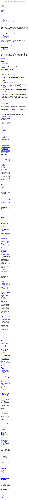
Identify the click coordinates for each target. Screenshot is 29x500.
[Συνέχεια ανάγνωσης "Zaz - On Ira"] (3, 332)
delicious (6, 134)
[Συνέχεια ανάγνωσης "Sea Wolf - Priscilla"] (3, 468)
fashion (2, 135)
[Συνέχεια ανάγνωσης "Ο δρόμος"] (2, 164)
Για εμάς (3, 6)
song (4, 138)
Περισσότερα (14, 3)
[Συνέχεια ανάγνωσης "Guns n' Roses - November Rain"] (5, 241)
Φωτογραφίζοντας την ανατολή (8, 33)
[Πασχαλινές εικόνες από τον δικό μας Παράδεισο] (8, 21)
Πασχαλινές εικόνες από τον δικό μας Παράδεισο (11, 18)
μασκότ (23, 39)
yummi (2, 140)
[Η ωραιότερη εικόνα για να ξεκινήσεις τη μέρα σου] (8, 113)
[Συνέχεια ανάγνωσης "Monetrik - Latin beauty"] (4, 188)
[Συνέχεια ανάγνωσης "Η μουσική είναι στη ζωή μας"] (5, 295)
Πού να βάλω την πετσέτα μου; (7, 69)
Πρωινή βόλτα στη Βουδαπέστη (5, 341)
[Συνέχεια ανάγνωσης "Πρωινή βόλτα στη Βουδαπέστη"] (5, 343)
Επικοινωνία (4, 7)
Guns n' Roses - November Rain (4, 239)
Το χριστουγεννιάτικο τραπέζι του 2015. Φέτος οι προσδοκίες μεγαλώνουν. (5, 395)
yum (8, 139)
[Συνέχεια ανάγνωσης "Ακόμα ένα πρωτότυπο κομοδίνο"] (5, 281)
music (4, 137)
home (9, 135)
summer (2, 139)
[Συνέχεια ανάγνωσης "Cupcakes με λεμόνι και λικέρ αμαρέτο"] (5, 481)
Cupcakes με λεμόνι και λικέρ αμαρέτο (5, 478)
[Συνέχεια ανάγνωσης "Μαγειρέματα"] (3, 167)
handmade (6, 135)
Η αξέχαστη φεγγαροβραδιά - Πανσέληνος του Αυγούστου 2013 (14, 89)
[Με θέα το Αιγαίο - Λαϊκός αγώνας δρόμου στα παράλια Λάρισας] (10, 82)
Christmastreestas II (5, 355)
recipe (2, 138)
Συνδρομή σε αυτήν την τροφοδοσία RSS (6, 116)
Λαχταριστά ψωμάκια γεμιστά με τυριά (5, 378)
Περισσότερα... (3, 44)
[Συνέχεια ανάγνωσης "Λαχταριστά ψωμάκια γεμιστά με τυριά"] (5, 381)
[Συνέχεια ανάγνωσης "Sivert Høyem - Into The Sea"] (5, 232)
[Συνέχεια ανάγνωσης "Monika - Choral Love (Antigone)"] (5, 319)
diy (8, 134)
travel (6, 139)
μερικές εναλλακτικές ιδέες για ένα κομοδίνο (5, 283)
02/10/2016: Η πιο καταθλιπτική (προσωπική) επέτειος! (5, 251)
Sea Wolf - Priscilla (5, 466)
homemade (7, 136)
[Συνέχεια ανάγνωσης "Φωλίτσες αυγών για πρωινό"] (5, 426)
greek (4, 135)
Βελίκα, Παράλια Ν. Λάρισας (7, 101)
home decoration (3, 136)
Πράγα (6, 345)
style (8, 138)
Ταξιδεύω (6, 91)
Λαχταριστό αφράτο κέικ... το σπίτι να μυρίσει (5, 216)
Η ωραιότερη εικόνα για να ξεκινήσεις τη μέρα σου (12, 109)
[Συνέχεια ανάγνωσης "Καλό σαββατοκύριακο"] (4, 271)
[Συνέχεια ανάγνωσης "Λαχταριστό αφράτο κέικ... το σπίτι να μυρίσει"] (5, 219)
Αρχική (3, 5)
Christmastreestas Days (5, 359)
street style (6, 138)
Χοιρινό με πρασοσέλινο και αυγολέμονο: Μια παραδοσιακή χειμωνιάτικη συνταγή (4, 435)
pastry (6, 137)
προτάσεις (3, 124)
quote (8, 137)
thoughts (4, 139)
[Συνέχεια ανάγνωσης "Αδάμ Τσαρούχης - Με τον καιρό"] (5, 202)
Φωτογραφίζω (7, 20)
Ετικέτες (3, 14)
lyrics (2, 137)
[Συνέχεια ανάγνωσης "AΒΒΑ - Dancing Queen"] (4, 370)
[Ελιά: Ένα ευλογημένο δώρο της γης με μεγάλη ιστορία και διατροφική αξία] (11, 50)
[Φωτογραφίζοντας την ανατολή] (5, 37)
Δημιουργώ (6, 49)
